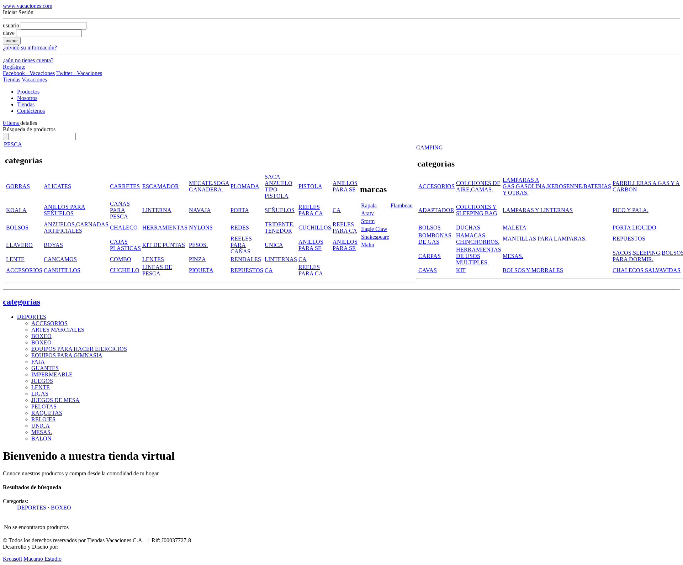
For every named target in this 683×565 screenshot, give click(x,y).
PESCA (13, 144)
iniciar (12, 40)
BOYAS (53, 245)
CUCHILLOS (314, 228)
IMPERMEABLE (52, 374)
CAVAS (427, 270)
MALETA (514, 228)
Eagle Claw (374, 229)
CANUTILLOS (62, 270)
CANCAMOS (60, 259)
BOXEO (41, 336)
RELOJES (43, 419)
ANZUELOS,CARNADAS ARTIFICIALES (76, 227)
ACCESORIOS (24, 270)
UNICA (274, 245)
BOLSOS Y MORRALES (533, 270)
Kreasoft (12, 559)
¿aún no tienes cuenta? (28, 60)
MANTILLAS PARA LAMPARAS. (545, 239)
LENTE (15, 259)
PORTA (240, 210)
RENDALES (246, 259)
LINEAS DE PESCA (157, 270)
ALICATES (57, 186)
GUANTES (45, 368)
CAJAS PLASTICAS (125, 245)
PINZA (197, 259)
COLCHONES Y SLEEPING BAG (476, 210)
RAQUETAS (46, 413)
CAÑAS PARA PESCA (120, 210)
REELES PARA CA (310, 210)
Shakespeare (375, 237)
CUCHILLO (124, 270)
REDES (240, 228)
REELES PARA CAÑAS (241, 245)
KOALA (16, 210)
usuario (11, 25)
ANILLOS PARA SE (345, 186)
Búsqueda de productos (29, 129)
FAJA (38, 362)
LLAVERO (19, 245)
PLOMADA (245, 186)
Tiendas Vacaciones (25, 79)
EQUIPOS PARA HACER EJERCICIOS (79, 349)
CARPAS (429, 256)
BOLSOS (17, 228)
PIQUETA (201, 270)
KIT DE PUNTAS (163, 245)
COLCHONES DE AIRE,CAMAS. (478, 186)
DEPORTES (31, 317)
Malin (367, 245)
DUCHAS (468, 228)
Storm (368, 221)
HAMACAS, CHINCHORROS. (477, 238)
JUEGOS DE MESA (55, 400)
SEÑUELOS (280, 210)
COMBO (120, 259)
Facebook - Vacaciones (29, 73)
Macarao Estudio (42, 559)
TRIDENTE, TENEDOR (280, 227)
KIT (461, 270)
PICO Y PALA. (630, 210)
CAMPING (429, 147)
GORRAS (18, 186)
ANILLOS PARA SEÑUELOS (64, 210)
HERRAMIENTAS (164, 228)
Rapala (369, 205)
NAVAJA (200, 210)
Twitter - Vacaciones (79, 73)
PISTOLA (310, 186)
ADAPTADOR (436, 210)
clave (9, 33)
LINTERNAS (281, 259)
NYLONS (201, 228)
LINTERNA (156, 210)
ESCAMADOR (160, 186)
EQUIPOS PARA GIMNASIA (66, 355)
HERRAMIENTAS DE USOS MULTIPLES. (478, 256)
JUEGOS (42, 381)
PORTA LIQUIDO (634, 228)
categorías (21, 301)
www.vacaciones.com (27, 6)
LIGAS (39, 394)
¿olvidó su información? (30, 47)
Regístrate (14, 67)
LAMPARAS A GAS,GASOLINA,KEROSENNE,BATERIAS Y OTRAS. (557, 186)
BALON (41, 438)
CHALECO (124, 228)
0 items (11, 123)
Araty (367, 213)
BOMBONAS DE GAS (434, 238)
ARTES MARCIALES (57, 330)
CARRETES (125, 186)
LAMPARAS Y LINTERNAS (538, 210)
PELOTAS (44, 406)
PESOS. (198, 245)
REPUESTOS (247, 270)
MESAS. (513, 256)
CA (337, 210)
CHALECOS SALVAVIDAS (647, 270)
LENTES (153, 259)
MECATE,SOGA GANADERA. (209, 186)
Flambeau (402, 205)
